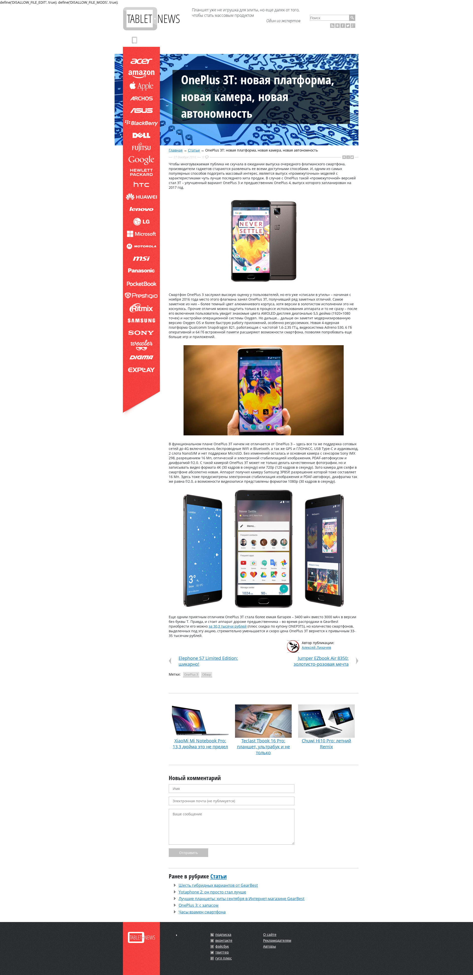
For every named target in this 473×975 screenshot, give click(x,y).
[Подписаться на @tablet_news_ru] (348, 25)
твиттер (222, 952)
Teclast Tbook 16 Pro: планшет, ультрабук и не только (263, 746)
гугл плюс (223, 958)
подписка (223, 934)
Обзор (206, 674)
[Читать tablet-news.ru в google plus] (353, 25)
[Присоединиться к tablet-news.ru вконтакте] (337, 25)
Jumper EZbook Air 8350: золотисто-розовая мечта (321, 661)
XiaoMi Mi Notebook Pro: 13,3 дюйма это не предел (200, 744)
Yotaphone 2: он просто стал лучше (212, 892)
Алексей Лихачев (316, 647)
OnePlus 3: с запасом (199, 905)
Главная (176, 150)
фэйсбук (222, 946)
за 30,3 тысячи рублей (228, 626)
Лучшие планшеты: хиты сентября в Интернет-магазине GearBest (241, 898)
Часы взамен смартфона (202, 912)
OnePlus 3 (191, 674)
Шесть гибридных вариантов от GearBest (218, 885)
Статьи (194, 150)
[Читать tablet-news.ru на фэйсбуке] (342, 25)
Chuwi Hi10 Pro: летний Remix (326, 744)
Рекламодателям (277, 940)
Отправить (188, 852)
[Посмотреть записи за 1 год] (176, 935)
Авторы (269, 946)
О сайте (269, 934)
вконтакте (223, 940)
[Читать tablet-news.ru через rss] (332, 25)
